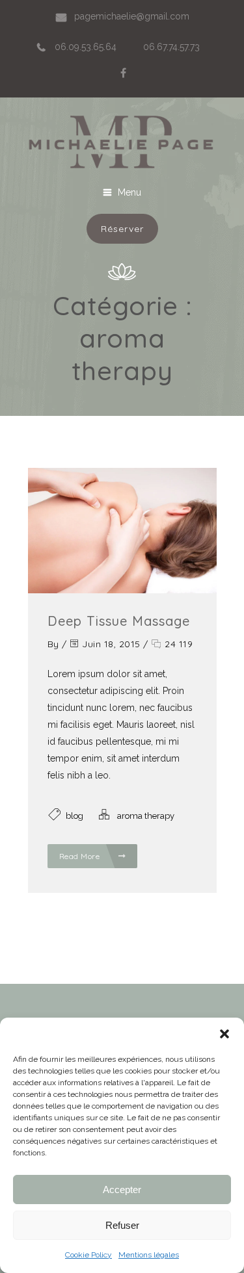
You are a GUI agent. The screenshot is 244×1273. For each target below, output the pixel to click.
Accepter (122, 1189)
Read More (80, 856)
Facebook (123, 72)
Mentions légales (148, 1254)
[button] (224, 1033)
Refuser (122, 1225)
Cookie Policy (88, 1254)
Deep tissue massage (118, 621)
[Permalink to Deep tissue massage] (122, 590)
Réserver (122, 229)
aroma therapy (145, 816)
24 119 (177, 644)
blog (74, 816)
